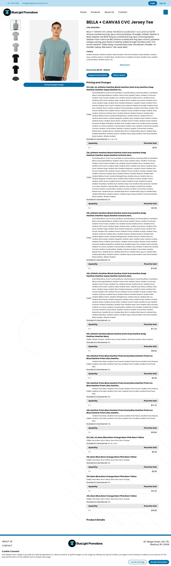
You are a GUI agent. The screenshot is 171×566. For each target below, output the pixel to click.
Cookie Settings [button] (137, 562)
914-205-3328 (13, 3)
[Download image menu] (81, 23)
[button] (123, 82)
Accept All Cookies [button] (159, 562)
